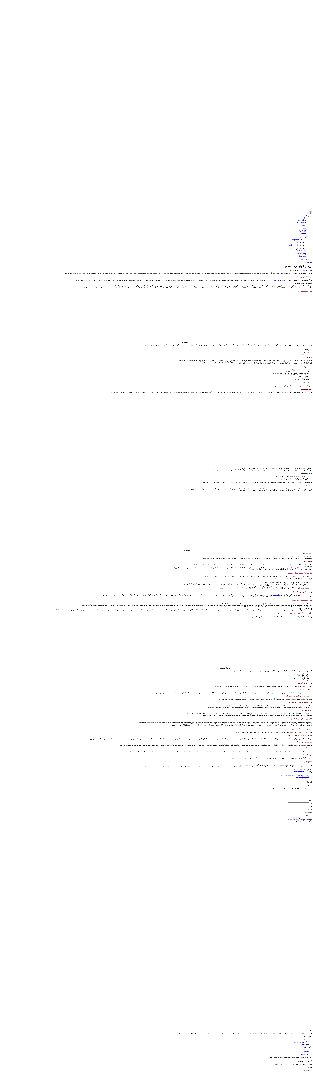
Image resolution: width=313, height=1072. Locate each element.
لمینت (304, 226)
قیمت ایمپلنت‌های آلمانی (296, 247)
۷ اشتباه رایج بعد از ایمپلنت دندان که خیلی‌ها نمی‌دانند (295, 775)
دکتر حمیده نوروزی (299, 771)
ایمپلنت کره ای (305, 1052)
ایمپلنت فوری (305, 1051)
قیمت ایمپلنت (302, 237)
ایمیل (310, 806)
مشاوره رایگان (308, 1070)
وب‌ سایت (309, 809)
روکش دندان (302, 230)
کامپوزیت (303, 228)
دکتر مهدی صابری (304, 778)
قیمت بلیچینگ (302, 256)
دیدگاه (310, 800)
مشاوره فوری (308, 262)
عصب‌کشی (303, 231)
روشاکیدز (303, 234)
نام (311, 803)
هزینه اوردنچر (305, 1044)
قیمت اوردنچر (302, 254)
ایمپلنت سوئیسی (304, 1054)
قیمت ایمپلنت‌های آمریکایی (295, 248)
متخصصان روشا (301, 222)
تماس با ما (303, 219)
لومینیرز (236, 489)
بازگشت (310, 213)
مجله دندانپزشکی (304, 259)
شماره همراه (308, 1067)
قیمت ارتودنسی (301, 257)
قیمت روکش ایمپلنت (300, 250)
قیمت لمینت (302, 251)
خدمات (307, 223)
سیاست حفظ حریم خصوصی (301, 1042)
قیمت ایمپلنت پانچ (298, 242)
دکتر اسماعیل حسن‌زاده (302, 777)
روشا (307, 216)
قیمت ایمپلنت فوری (297, 240)
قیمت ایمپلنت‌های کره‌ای (296, 243)
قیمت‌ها (307, 236)
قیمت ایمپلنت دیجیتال (297, 239)
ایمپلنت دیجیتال (305, 1049)
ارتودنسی (303, 233)
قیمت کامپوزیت (301, 253)
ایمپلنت (304, 225)
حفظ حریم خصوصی (300, 220)
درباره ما (303, 217)
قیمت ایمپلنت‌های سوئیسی (295, 245)
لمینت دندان (305, 270)
